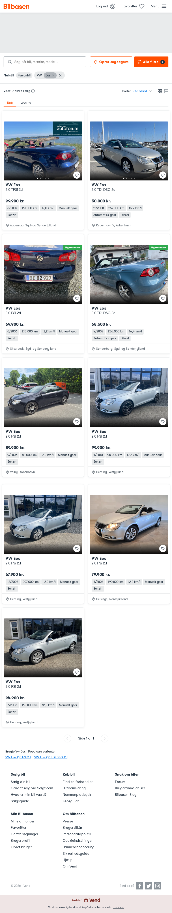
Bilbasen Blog (126, 794)
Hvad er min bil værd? (29, 794)
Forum (120, 781)
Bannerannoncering (79, 847)
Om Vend (70, 866)
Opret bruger (21, 847)
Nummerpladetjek (77, 794)
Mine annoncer (22, 821)
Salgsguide (20, 801)
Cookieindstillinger (78, 840)
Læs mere (118, 907)
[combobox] (45, 61)
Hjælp (68, 859)
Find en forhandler (78, 781)
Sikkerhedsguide (76, 853)
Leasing (26, 102)
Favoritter (18, 827)
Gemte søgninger (24, 834)
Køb (10, 103)
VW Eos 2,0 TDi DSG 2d (50, 757)
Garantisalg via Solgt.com (32, 788)
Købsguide (71, 801)
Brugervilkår (72, 827)
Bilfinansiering (74, 788)
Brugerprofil (20, 840)
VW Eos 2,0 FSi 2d (18, 757)
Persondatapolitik (77, 834)
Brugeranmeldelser (130, 788)
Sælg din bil (20, 781)
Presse (68, 821)
